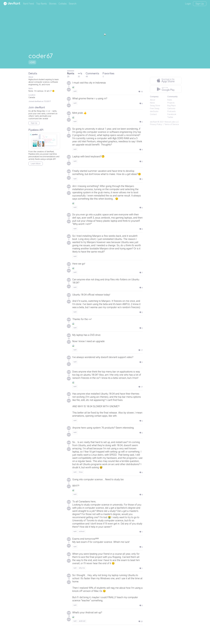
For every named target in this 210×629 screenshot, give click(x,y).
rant (74, 91)
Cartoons (171, 108)
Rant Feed (28, 3)
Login (188, 3)
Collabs (63, 3)
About (152, 100)
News (152, 103)
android (82, 621)
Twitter (170, 117)
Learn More (35, 163)
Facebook (171, 114)
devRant (153, 122)
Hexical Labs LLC (171, 122)
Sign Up (200, 3)
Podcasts (171, 111)
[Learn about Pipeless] (44, 141)
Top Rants (41, 3)
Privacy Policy (156, 124)
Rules (169, 100)
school (81, 531)
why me (82, 568)
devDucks (154, 111)
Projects (171, 103)
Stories (52, 3)
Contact (153, 114)
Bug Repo (171, 105)
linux (81, 472)
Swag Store (155, 105)
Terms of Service (171, 124)
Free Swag (154, 108)
